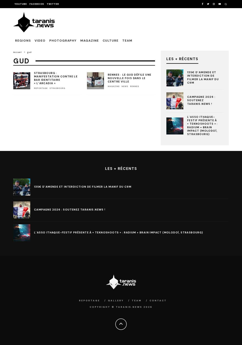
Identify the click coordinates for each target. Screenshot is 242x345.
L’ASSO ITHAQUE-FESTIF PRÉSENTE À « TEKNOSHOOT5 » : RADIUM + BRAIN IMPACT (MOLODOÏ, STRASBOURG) (202, 125)
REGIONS (23, 41)
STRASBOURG (57, 88)
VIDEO (40, 41)
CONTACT (158, 300)
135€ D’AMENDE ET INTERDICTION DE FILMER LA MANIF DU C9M (203, 77)
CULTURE (111, 41)
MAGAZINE (89, 41)
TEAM (127, 41)
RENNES (134, 86)
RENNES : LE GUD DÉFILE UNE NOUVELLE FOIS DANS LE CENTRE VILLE (129, 78)
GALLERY (116, 300)
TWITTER (53, 3)
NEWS (125, 86)
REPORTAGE (41, 88)
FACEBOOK (36, 3)
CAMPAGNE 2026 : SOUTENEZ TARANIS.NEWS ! (201, 100)
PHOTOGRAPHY (63, 41)
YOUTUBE (21, 3)
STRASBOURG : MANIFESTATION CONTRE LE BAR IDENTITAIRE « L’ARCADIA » (56, 78)
